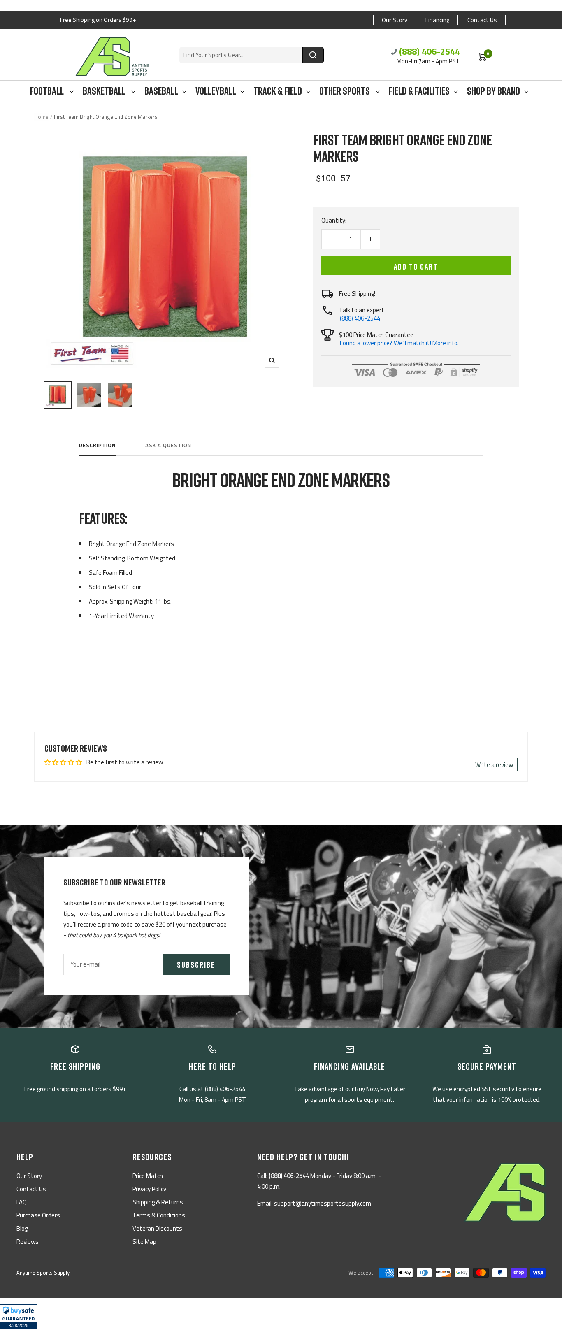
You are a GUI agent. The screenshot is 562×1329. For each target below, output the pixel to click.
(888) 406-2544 (429, 51)
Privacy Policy (149, 1189)
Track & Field (277, 91)
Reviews (27, 1241)
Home (41, 117)
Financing (437, 20)
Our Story (394, 20)
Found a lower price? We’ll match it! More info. (399, 343)
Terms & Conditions (158, 1215)
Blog (22, 1228)
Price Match (147, 1175)
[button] (18, 1316)
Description (97, 445)
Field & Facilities (419, 91)
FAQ (21, 1202)
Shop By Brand (493, 91)
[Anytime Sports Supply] (112, 56)
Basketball (105, 91)
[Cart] (482, 57)
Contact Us (482, 20)
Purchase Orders (38, 1215)
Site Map (144, 1241)
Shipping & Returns (157, 1202)
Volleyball (215, 91)
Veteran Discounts (157, 1228)
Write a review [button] (494, 764)
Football (47, 91)
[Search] (313, 55)
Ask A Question (168, 445)
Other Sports (345, 91)
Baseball (161, 91)
